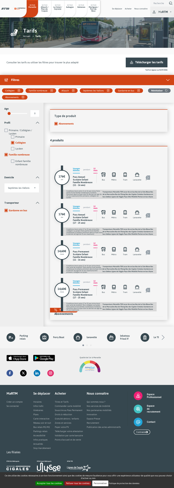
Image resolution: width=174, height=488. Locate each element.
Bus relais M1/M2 (41, 427)
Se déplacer (117, 8)
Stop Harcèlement (42, 448)
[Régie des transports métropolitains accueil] (5, 9)
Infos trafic (38, 406)
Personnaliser (100, 483)
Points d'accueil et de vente (68, 439)
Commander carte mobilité (68, 406)
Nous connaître (140, 8)
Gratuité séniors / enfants (67, 418)
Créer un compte (15, 401)
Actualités (38, 444)
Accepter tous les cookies (49, 483)
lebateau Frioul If (125, 337)
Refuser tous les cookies (78, 483)
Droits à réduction (63, 414)
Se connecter (13, 406)
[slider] (9, 113)
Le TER (157, 337)
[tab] (21, 122)
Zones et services (63, 422)
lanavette (92, 337)
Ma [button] (163, 12)
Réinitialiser (157, 90)
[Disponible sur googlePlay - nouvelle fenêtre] (44, 358)
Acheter (128, 8)
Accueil (26, 36)
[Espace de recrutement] (135, 408)
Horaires (37, 401)
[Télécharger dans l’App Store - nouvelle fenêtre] (17, 358)
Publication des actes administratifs (104, 427)
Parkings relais (40, 431)
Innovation (92, 414)
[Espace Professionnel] (135, 395)
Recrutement (93, 422)
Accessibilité (39, 435)
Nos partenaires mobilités (99, 410)
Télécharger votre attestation (69, 431)
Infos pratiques (40, 439)
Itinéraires (38, 410)
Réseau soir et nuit (42, 422)
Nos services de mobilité (98, 406)
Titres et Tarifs (62, 401)
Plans (35, 414)
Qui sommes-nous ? (96, 401)
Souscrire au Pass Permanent (68, 410)
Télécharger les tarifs (149, 62)
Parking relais (24, 337)
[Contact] (135, 422)
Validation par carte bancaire (69, 435)
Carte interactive (41, 418)
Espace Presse (93, 418)
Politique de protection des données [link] (124, 483)
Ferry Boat (58, 337)
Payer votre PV (62, 427)
